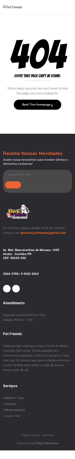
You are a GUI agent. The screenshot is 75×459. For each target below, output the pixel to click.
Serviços (10, 404)
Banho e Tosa (14, 398)
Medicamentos (15, 410)
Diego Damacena (47, 443)
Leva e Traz (13, 416)
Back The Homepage (36, 104)
